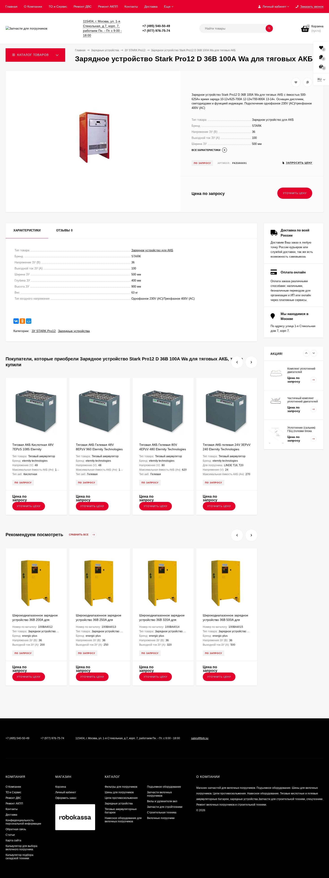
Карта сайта (13, 840)
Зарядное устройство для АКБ (152, 250)
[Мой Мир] (28, 321)
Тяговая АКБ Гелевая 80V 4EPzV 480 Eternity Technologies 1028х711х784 (162, 449)
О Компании (33, 6)
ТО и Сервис (58, 6)
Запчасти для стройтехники (164, 806)
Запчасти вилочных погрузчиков (159, 794)
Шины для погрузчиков (119, 792)
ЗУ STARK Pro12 (44, 331)
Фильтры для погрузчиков (121, 786)
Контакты (131, 6)
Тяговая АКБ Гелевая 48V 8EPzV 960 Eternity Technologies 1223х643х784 (99, 449)
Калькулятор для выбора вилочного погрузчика (21, 847)
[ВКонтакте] (16, 321)
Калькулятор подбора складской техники (19, 856)
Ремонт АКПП (108, 6)
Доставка (151, 6)
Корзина (60, 786)
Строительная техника (161, 812)
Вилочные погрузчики (161, 818)
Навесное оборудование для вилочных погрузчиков (123, 820)
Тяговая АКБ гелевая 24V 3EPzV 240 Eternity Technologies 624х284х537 (226, 449)
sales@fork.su (199, 738)
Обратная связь (16, 829)
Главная (11, 6)
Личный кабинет (65, 792)
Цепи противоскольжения (121, 798)
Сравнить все (79, 534)
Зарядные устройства (74, 331)
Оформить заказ (65, 798)
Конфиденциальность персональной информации (23, 822)
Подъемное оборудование (164, 786)
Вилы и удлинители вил (162, 801)
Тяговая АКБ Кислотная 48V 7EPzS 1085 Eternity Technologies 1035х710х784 (32, 449)
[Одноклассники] (22, 321)
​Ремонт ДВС (83, 6)
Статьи (10, 834)
